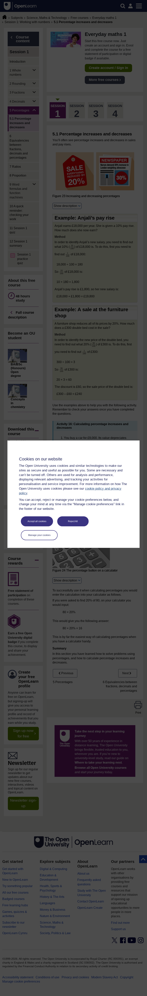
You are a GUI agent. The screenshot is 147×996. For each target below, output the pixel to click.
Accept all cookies (37, 521)
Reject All (73, 521)
